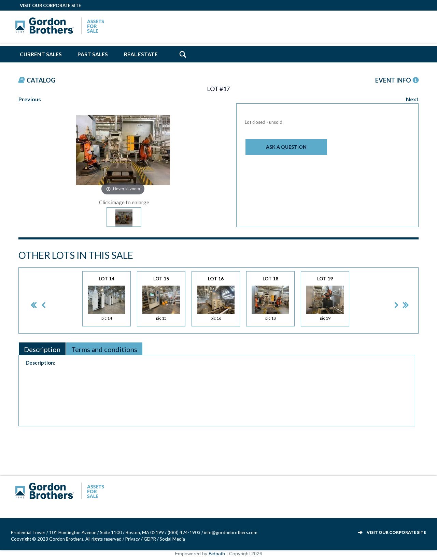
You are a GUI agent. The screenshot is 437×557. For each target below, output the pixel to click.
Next (412, 99)
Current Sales (41, 54)
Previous (29, 99)
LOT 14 (106, 298)
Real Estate (141, 54)
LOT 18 (270, 298)
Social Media (172, 539)
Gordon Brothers (61, 26)
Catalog (41, 80)
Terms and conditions (104, 349)
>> (401, 300)
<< (28, 300)
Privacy (132, 539)
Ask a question (286, 147)
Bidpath (217, 553)
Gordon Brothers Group (61, 492)
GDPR (150, 539)
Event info (393, 80)
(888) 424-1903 (184, 532)
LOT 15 (161, 298)
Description (42, 349)
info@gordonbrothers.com (230, 532)
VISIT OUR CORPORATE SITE (50, 5)
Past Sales (92, 54)
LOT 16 (216, 298)
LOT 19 (325, 298)
